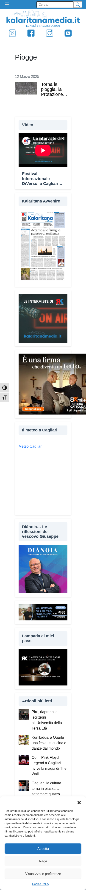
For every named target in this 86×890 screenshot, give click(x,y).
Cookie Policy (40, 884)
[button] (79, 802)
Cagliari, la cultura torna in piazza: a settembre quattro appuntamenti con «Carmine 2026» (46, 794)
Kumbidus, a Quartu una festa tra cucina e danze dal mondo (49, 742)
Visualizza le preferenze (43, 874)
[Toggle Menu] (8, 5)
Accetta (43, 849)
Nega (43, 861)
